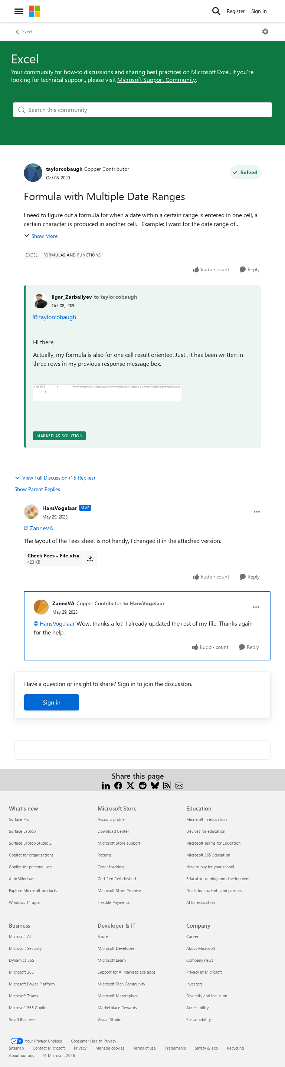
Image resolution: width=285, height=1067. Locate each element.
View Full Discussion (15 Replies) (58, 477)
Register (236, 10)
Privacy (80, 1048)
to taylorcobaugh (115, 296)
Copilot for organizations (31, 855)
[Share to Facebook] (118, 785)
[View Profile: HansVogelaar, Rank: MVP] (31, 511)
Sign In (259, 10)
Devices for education (205, 831)
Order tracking (111, 866)
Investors (194, 984)
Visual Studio (109, 1019)
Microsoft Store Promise (119, 890)
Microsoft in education (206, 819)
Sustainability (198, 1019)
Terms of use (145, 1048)
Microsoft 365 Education (208, 855)
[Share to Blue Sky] (155, 785)
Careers (193, 936)
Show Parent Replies (37, 489)
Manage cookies (110, 1048)
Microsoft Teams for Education (213, 843)
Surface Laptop (22, 831)
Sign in (51, 702)
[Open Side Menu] (19, 11)
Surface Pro (19, 819)
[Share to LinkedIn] (106, 785)
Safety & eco (206, 1048)
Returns (105, 855)
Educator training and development (218, 878)
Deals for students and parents (214, 890)
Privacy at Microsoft (204, 972)
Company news (199, 960)
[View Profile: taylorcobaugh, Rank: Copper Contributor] (33, 172)
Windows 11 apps (24, 902)
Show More (45, 235)
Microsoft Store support (119, 843)
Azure (103, 936)
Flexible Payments (114, 902)
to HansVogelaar (144, 603)
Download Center (113, 831)
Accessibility (197, 1007)
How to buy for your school (210, 866)
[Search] (216, 11)
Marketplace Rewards (117, 1007)
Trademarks (175, 1048)
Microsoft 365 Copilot (28, 1007)
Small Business (22, 1019)
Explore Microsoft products (33, 890)
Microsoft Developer (116, 948)
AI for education (200, 902)
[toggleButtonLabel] (265, 31)
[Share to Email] (179, 785)
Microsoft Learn (112, 960)
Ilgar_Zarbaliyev (72, 296)
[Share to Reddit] (143, 785)
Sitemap (16, 1048)
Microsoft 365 (21, 972)
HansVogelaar (59, 507)
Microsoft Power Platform (32, 984)
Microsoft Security (25, 948)
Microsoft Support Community (156, 79)
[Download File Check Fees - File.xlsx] (90, 558)
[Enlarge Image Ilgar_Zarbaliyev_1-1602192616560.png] (107, 392)
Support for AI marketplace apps (126, 972)
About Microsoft (200, 948)
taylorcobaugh (64, 168)
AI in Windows (22, 878)
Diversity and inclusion (206, 995)
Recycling (235, 1048)
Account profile (111, 819)
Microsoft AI (20, 936)
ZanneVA (41, 528)
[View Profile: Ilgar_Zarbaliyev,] (40, 301)
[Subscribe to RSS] (167, 785)
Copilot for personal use (30, 866)
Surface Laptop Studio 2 (30, 843)
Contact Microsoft (49, 1048)
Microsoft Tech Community (121, 984)
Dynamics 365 (21, 960)
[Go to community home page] (34, 11)
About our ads (21, 1055)
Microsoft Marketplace (118, 995)
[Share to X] (130, 785)
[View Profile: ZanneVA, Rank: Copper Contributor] (41, 607)
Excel (27, 31)
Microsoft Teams (23, 995)
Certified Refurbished (117, 878)
